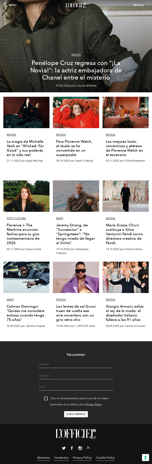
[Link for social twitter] (64, 449)
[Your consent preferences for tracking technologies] (145, 457)
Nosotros (43, 457)
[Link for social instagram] (80, 449)
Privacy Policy (94, 404)
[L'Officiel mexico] (76, 5)
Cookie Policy (105, 457)
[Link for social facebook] (72, 449)
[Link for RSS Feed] (88, 448)
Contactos (61, 457)
